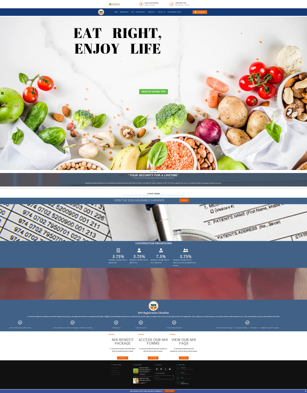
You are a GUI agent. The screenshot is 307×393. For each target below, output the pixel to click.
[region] (153, 94)
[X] (157, 369)
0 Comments (142, 374)
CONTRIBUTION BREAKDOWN (153, 243)
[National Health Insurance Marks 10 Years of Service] (136, 371)
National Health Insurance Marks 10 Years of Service (145, 370)
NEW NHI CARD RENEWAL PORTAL (145, 379)
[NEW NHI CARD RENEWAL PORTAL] (136, 380)
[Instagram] (165, 369)
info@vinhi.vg (184, 384)
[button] (2, 93)
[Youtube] (170, 369)
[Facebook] (161, 369)
